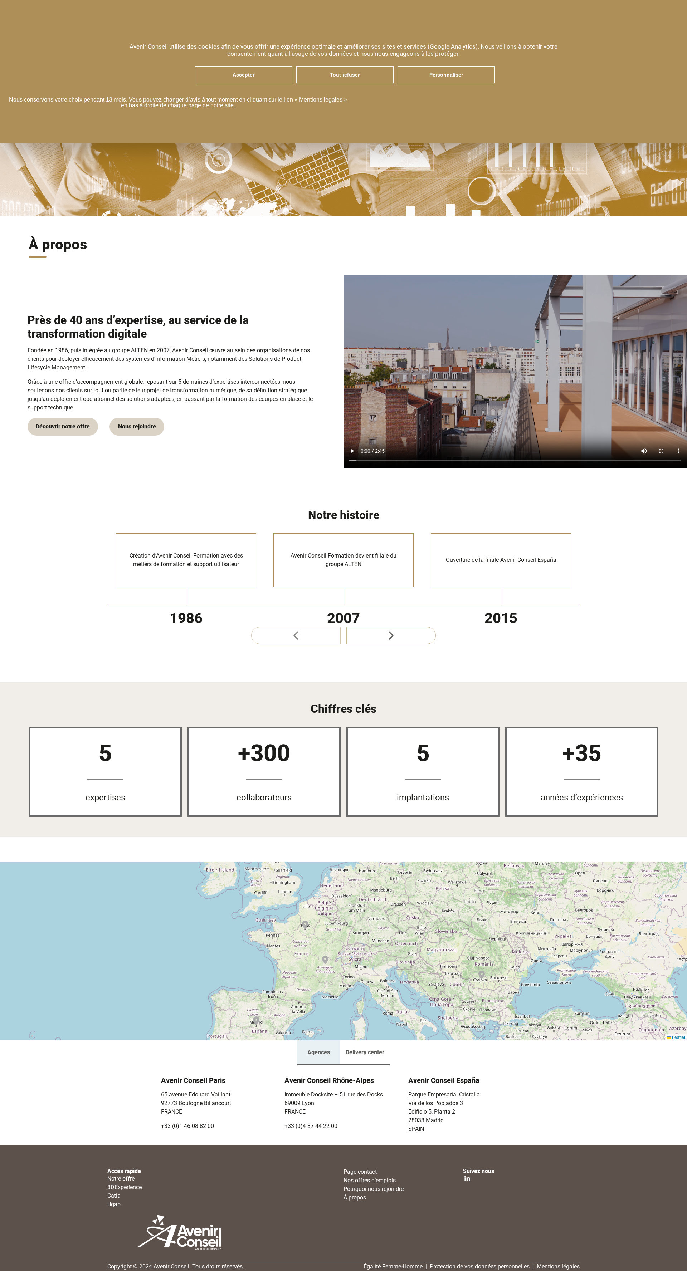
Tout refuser (345, 75)
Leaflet (678, 1037)
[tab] (318, 1052)
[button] (305, 925)
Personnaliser (446, 75)
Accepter (243, 75)
